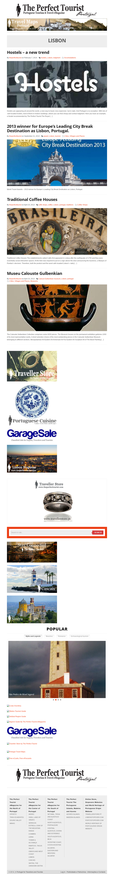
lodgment (56, 58)
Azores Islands (73, 814)
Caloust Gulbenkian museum (49, 279)
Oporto (13, 814)
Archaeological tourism (79, 636)
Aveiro (31, 814)
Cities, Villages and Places (75, 136)
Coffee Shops (82, 205)
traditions (69, 205)
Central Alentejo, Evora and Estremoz (54, 830)
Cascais (32, 860)
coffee (50, 205)
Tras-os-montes (17, 817)
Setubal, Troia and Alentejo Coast (54, 816)
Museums (34, 281)
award (46, 136)
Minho (12, 823)
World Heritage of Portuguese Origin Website (93, 826)
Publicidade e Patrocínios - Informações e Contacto (86, 872)
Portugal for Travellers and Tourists (29, 872)
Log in (63, 872)
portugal (62, 205)
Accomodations (70, 58)
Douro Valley (15, 820)
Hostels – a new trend (28, 52)
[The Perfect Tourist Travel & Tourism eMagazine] (57, 10)
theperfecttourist (15, 58)
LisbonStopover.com (94, 817)
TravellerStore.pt (93, 814)
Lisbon (49, 58)
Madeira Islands (73, 817)
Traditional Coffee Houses (32, 199)
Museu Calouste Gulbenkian (34, 273)
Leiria (31, 837)
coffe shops (43, 205)
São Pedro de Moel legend (21, 694)
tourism (58, 136)
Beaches (49, 636)
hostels (43, 58)
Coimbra (32, 834)
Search (97, 533)
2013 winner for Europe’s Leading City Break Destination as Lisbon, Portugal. (50, 128)
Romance (61, 636)
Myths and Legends (33, 636)
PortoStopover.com (94, 820)
